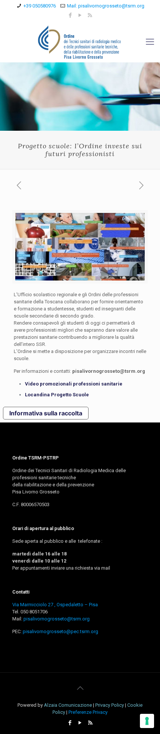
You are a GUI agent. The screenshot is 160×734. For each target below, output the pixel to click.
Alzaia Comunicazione (68, 705)
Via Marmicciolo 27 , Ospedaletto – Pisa (55, 604)
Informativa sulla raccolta (45, 413)
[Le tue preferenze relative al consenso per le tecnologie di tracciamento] (147, 721)
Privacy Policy (109, 705)
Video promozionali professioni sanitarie (73, 384)
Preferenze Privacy (88, 712)
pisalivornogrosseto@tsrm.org (56, 619)
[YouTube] (80, 15)
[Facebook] (70, 15)
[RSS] (90, 15)
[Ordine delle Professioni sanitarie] (80, 42)
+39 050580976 (39, 6)
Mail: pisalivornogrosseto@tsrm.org (105, 6)
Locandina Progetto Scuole (57, 394)
